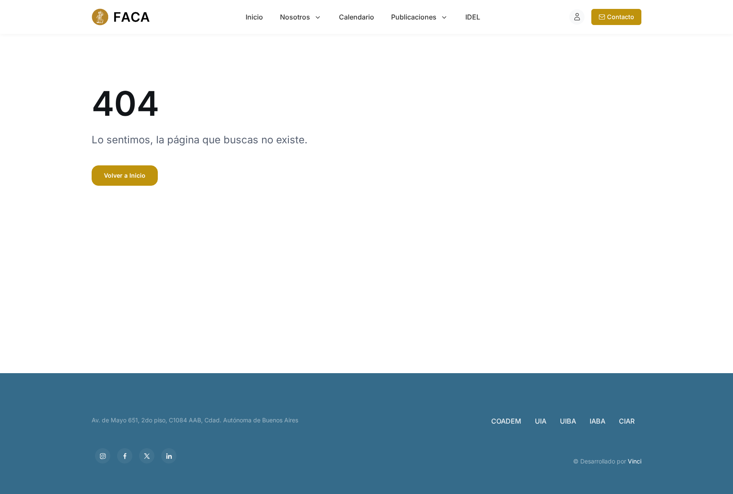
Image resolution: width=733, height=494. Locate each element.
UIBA (568, 421)
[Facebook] (124, 455)
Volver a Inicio (124, 175)
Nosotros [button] (295, 17)
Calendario (356, 17)
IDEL (472, 17)
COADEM (506, 421)
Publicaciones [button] (413, 17)
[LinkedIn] (168, 455)
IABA (597, 421)
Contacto (620, 16)
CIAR (627, 421)
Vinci (634, 461)
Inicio (254, 17)
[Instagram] (102, 455)
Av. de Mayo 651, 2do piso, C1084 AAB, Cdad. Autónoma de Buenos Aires (195, 420)
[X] (146, 455)
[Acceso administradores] (577, 17)
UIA (540, 421)
